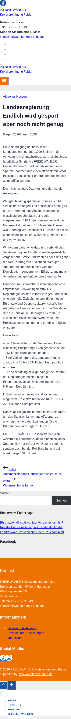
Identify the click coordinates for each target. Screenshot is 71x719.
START (16, 44)
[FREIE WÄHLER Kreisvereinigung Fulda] (17, 14)
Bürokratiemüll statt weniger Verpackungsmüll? (31, 522)
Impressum (15, 637)
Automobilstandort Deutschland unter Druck (32, 472)
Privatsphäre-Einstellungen (26, 633)
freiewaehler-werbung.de (35, 674)
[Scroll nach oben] (3, 685)
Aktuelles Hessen (15, 96)
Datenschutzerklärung (22, 628)
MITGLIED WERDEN (25, 59)
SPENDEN (18, 54)
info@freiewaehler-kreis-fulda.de (22, 36)
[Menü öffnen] (4, 81)
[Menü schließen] (1, 693)
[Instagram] (9, 5)
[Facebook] (3, 5)
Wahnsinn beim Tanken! (19, 483)
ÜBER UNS (19, 49)
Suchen (5, 493)
